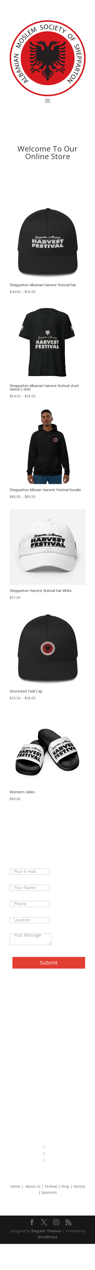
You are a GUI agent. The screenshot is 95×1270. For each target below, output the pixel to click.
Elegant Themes (46, 1230)
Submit (49, 962)
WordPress (48, 1237)
